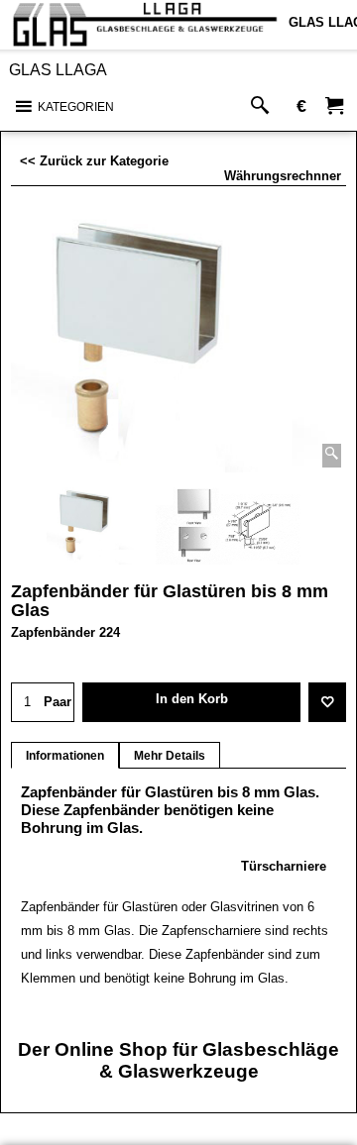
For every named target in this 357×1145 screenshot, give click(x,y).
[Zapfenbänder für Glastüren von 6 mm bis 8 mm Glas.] (178, 339)
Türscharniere (283, 866)
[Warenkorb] (334, 106)
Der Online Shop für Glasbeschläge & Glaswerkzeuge (178, 1060)
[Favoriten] (327, 702)
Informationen (65, 756)
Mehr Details (169, 756)
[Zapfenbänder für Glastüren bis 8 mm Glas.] (228, 525)
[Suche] (264, 106)
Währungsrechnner (282, 175)
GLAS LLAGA (58, 69)
